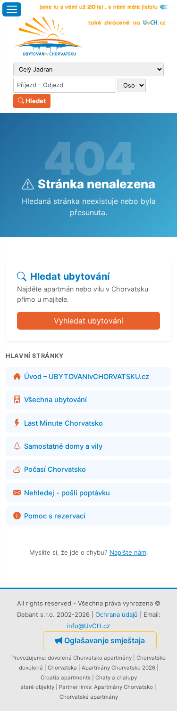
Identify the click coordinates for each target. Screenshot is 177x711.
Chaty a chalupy (116, 677)
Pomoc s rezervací (54, 516)
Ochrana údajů (116, 614)
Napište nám (128, 552)
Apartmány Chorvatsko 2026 (118, 667)
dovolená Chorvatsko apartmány (90, 657)
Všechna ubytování (55, 400)
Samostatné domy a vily (63, 446)
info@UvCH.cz (88, 626)
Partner (68, 687)
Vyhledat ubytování (88, 320)
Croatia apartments (66, 677)
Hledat (35, 101)
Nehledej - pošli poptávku (67, 493)
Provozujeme (28, 657)
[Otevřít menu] (11, 9)
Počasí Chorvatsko (55, 469)
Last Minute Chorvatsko (63, 423)
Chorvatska (62, 667)
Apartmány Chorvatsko (123, 687)
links (85, 687)
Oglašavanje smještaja (104, 640)
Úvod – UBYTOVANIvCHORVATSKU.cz (86, 376)
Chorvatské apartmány (88, 697)
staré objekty (37, 687)
